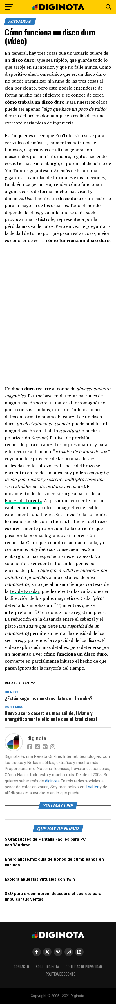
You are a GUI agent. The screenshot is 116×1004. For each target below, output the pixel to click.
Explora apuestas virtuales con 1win (40, 879)
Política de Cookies (60, 974)
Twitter (92, 787)
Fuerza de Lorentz (23, 500)
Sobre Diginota (47, 966)
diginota (36, 738)
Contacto (21, 966)
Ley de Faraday (24, 591)
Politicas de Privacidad (84, 966)
